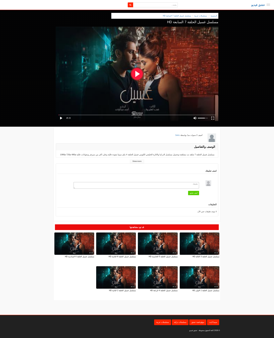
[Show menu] (268, 5)
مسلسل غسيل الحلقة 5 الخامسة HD (163, 257)
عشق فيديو (258, 4)
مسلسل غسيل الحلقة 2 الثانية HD (122, 290)
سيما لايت (213, 322)
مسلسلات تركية (180, 322)
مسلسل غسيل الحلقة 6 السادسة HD (79, 257)
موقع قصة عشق (197, 322)
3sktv (177, 135)
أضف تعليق (194, 193)
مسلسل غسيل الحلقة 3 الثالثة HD (206, 257)
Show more (137, 161)
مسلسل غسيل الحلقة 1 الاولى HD (205, 290)
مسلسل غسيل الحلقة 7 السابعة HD (177, 16)
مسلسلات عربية (162, 322)
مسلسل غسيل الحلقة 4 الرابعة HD (164, 290)
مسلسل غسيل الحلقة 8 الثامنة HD (122, 257)
